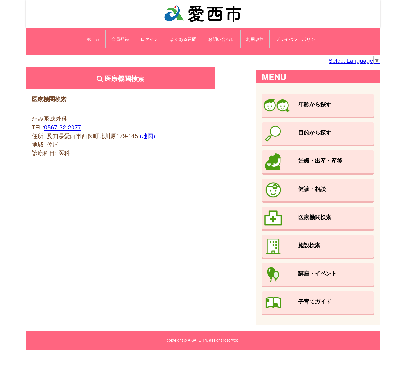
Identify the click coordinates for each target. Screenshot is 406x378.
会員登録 (120, 39)
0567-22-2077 (62, 127)
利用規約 (255, 39)
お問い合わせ (221, 39)
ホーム (93, 39)
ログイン (149, 39)
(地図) (147, 135)
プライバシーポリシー (297, 39)
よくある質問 (183, 39)
